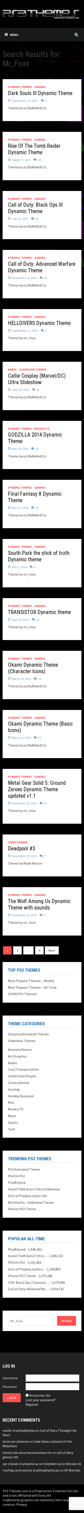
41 (37, 219)
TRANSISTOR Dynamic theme (39, 612)
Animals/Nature (20, 1049)
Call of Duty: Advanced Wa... (27, 1289)
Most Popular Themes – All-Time (32, 987)
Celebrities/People (22, 1076)
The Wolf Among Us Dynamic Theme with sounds (39, 904)
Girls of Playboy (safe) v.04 (27, 1196)
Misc (11, 1102)
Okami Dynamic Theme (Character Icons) (33, 668)
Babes (12, 369)
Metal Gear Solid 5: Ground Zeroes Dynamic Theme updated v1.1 (37, 789)
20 (39, 160)
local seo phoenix (15, 1441)
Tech (11, 1129)
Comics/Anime (18, 842)
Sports (13, 1122)
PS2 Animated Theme (24, 1169)
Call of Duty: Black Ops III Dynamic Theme (35, 208)
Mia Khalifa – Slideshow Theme (31, 1202)
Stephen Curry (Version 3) (62, 1464)
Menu (14, 34)
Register (32, 1404)
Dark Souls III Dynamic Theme (40, 93)
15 (37, 508)
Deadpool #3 (21, 848)
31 (45, 803)
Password (10, 1386)
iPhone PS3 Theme (22, 1209)
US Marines (72, 1470)
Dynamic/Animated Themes (28, 1034)
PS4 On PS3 (16, 1176)
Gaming (39, 87)
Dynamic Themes (20, 87)
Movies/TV (41, 429)
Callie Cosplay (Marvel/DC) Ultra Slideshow (37, 379)
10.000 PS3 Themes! (22, 994)
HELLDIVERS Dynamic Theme (39, 323)
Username (10, 1378)
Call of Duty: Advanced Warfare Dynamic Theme (41, 267)
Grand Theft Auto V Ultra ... (27, 1256)
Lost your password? (41, 1400)
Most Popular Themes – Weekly (31, 981)
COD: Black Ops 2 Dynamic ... (28, 1282)
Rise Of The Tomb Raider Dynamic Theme (34, 149)
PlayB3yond (16, 1182)
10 (37, 620)
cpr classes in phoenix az (21, 1464)
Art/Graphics (17, 1056)
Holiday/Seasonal (21, 1096)
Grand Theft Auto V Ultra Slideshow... (34, 1189)
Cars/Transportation (23, 1069)
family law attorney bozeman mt (27, 1452)
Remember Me (40, 1395)
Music (12, 1116)
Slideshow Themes (33, 369)
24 (39, 679)
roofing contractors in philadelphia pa (31, 1470)
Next (51, 950)
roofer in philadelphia (19, 1430)
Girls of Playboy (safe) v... (26, 1269)
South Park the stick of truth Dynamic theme (39, 556)
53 (45, 278)
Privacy (21, 1504)
